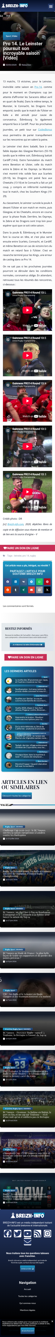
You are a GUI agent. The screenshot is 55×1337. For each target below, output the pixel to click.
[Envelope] (27, 1241)
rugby (33, 555)
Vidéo (14, 36)
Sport (8, 36)
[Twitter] (17, 1233)
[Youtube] (27, 1233)
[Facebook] (7, 1233)
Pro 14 (38, 87)
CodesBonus (45, 129)
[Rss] (37, 1233)
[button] (51, 6)
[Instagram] (47, 1233)
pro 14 (25, 555)
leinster (17, 555)
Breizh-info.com (15, 524)
